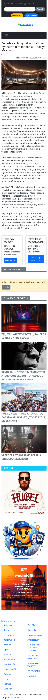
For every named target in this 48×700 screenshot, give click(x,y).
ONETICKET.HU (34, 671)
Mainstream (9, 659)
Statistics (31, 676)
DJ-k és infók (9, 664)
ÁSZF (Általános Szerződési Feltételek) (34, 647)
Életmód (7, 684)
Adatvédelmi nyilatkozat (33, 657)
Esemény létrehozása (36, 259)
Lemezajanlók (9, 669)
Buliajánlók (8, 625)
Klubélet (7, 674)
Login (6, 287)
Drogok (7, 630)
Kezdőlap (31, 625)
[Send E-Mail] (15, 54)
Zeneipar (7, 688)
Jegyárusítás (17, 15)
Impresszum (33, 639)
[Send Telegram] (12, 54)
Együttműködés (34, 635)
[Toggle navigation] (6, 35)
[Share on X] (6, 54)
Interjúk (7, 644)
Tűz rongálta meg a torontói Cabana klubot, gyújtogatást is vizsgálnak (23, 417)
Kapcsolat (32, 630)
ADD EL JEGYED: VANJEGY (34, 665)
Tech (5, 679)
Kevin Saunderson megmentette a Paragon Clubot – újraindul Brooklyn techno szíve (23, 375)
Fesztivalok (8, 635)
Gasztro (7, 654)
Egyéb (6, 649)
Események (10, 260)
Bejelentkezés (31, 15)
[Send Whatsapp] (9, 54)
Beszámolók (9, 639)
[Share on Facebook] (3, 54)
